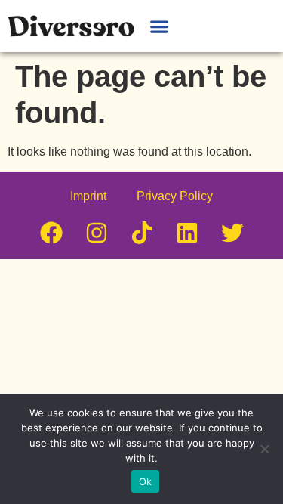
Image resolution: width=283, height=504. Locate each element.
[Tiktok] (142, 232)
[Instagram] (96, 232)
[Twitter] (232, 232)
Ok (145, 481)
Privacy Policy (175, 196)
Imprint (88, 196)
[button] (159, 26)
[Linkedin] (187, 232)
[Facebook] (51, 232)
